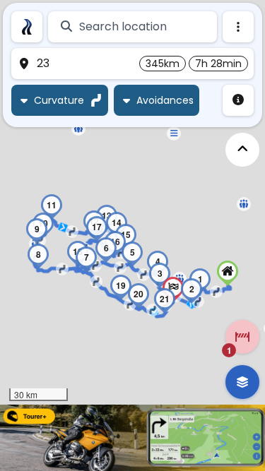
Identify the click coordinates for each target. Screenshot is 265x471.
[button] (174, 133)
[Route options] (238, 26)
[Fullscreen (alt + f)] (242, 150)
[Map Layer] (242, 382)
